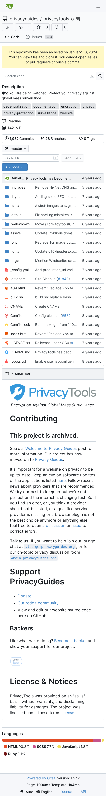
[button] (20, 27)
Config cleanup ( (48, 315)
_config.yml (19, 270)
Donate (24, 595)
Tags (89, 138)
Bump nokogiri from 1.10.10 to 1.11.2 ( (64, 324)
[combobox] (30, 158)
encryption (69, 106)
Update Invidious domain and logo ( (64, 233)
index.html (18, 334)
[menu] (26, 792)
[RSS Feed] (7, 27)
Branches (55, 138)
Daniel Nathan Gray (17, 178)
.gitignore (18, 279)
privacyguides (24, 18)
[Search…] (100, 76)
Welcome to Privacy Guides (51, 448)
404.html (17, 288)
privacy (88, 106)
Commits (22, 138)
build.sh (16, 297)
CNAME (16, 306)
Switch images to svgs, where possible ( (67, 206)
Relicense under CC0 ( (53, 343)
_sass (14, 206)
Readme (14, 121)
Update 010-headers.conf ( (57, 251)
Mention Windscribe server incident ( (64, 260)
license (67, 712)
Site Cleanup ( (46, 279)
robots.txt (18, 361)
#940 (75, 343)
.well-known (20, 224)
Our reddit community (38, 602)
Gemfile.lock (20, 324)
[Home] (9, 6)
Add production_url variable (57, 270)
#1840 (63, 279)
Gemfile (16, 315)
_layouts (16, 196)
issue (76, 525)
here (61, 480)
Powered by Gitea (41, 778)
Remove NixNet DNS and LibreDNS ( (65, 187)
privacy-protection (18, 113)
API (83, 791)
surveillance (46, 113)
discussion (55, 525)
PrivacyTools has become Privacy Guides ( (60, 178)
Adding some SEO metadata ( (59, 196)
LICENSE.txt (20, 343)
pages (15, 260)
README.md (20, 352)
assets (15, 233)
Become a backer (70, 640)
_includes (17, 187)
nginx (14, 251)
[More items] (100, 37)
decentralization (16, 106)
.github (16, 215)
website (66, 113)
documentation (45, 106)
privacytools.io (58, 18)
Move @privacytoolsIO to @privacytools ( (68, 224)
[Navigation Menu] (99, 6)
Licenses (66, 791)
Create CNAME (47, 306)
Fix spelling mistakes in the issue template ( (70, 215)
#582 (66, 315)
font (13, 242)
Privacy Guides (49, 459)
